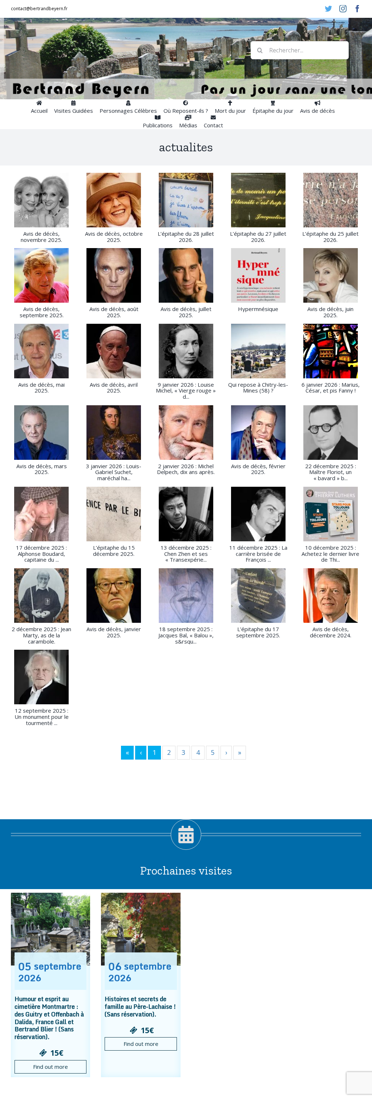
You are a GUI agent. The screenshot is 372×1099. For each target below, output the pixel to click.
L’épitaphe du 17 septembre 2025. (258, 632)
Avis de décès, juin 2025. (330, 312)
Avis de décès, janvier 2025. (113, 632)
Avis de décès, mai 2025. (41, 387)
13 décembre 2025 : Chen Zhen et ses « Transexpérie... (186, 554)
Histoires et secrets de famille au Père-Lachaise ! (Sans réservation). (140, 1006)
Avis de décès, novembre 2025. (41, 236)
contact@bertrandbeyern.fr (39, 8)
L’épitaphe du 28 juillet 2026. (186, 236)
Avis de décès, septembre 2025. (42, 312)
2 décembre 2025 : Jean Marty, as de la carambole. (41, 635)
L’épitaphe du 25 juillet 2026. (330, 236)
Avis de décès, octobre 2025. (114, 236)
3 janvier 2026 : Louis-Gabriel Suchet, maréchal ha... (113, 472)
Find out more (50, 1066)
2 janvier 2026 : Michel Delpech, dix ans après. (186, 469)
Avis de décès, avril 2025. (114, 387)
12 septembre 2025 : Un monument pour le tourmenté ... (42, 716)
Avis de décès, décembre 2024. (330, 632)
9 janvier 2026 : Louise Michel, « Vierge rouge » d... (186, 391)
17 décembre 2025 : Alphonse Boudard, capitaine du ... (41, 554)
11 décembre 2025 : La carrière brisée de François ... (258, 554)
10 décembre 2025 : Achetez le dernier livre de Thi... (330, 554)
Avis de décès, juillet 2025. (186, 312)
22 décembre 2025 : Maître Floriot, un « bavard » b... (330, 472)
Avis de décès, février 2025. (258, 469)
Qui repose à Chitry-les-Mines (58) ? (258, 387)
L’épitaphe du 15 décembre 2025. (114, 550)
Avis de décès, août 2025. (113, 312)
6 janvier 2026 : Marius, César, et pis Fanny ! (331, 387)
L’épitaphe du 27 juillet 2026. (258, 236)
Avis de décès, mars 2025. (41, 469)
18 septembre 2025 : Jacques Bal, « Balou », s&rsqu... (186, 635)
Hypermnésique (258, 308)
